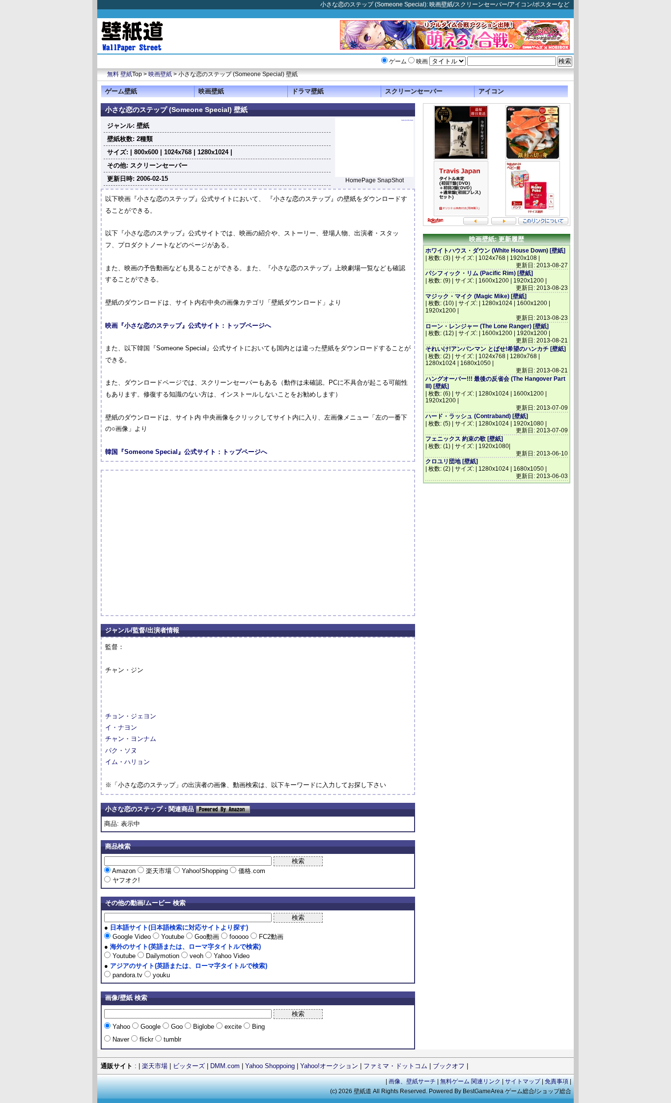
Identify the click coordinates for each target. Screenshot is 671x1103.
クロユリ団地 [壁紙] (451, 461)
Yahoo (121, 1026)
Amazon (124, 871)
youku (160, 975)
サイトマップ (522, 1081)
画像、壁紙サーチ (412, 1081)
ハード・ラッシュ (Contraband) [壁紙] (476, 416)
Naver (121, 1039)
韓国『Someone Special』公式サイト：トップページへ (186, 451)
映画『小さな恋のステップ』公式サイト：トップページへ (188, 325)
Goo (177, 1026)
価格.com (250, 871)
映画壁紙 (160, 74)
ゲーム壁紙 (121, 91)
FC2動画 (270, 936)
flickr (146, 1039)
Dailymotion (162, 956)
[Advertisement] (187, 543)
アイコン (491, 91)
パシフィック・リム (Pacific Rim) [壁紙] (479, 273)
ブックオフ (449, 1066)
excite (233, 1026)
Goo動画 (207, 936)
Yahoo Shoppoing (270, 1066)
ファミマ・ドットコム (395, 1066)
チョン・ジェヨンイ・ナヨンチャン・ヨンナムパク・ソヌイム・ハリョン (130, 739)
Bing (257, 1026)
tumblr (171, 1039)
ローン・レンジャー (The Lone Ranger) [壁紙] (487, 326)
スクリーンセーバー (414, 91)
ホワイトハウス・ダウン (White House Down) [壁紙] (495, 250)
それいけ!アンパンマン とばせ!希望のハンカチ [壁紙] (495, 348)
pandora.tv (127, 975)
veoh (196, 956)
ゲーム (398, 61)
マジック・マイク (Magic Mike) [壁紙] (476, 296)
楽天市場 (158, 871)
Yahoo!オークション (329, 1066)
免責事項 (556, 1081)
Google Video (132, 936)
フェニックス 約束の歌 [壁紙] (464, 438)
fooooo (239, 936)
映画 (422, 61)
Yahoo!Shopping (205, 871)
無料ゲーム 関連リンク (470, 1081)
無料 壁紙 (119, 74)
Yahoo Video (231, 956)
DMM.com (225, 1066)
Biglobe (203, 1026)
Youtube (172, 936)
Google (151, 1026)
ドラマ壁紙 (308, 91)
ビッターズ (189, 1066)
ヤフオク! (125, 880)
